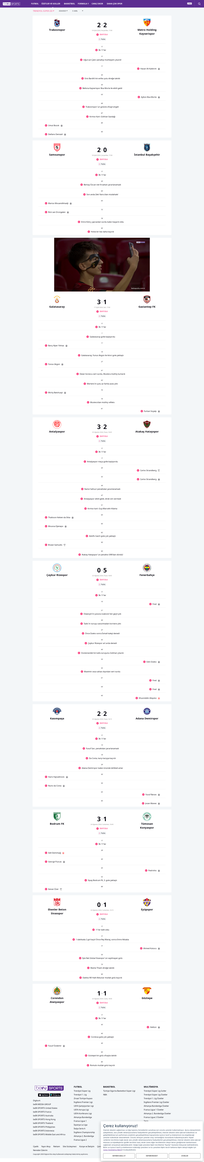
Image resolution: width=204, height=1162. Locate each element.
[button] (11, 3)
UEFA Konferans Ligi (83, 1113)
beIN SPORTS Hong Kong (44, 1119)
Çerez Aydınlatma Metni (112, 1150)
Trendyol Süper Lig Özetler (156, 1094)
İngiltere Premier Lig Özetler (156, 1102)
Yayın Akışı (46, 1146)
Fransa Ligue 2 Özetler (154, 1117)
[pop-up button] (142, 288)
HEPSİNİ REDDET (152, 1156)
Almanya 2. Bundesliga (84, 1136)
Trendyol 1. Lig (80, 1094)
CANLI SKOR (97, 3)
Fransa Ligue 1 (80, 1121)
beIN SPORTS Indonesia (43, 1130)
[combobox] (44, 11)
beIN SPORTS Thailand (43, 1123)
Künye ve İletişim (86, 1146)
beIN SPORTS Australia (43, 1115)
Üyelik (35, 1146)
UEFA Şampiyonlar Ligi (84, 1106)
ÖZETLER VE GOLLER (50, 3)
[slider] (102, 284)
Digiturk (36, 1100)
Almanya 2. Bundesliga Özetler (157, 1113)
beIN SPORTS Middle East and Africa (49, 1134)
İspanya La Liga (80, 1124)
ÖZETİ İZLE (104, 34)
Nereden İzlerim (40, 1150)
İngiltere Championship (84, 1132)
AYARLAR (184, 1156)
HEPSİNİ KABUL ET (119, 1156)
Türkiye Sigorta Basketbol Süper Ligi (119, 1091)
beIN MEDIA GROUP (42, 1104)
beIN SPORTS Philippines (44, 1127)
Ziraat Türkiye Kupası (83, 1098)
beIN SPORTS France (42, 1112)
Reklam (56, 1146)
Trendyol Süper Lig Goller (155, 1091)
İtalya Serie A (79, 1128)
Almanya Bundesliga (83, 1117)
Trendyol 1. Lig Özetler (154, 1098)
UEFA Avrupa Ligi (81, 1109)
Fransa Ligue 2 (80, 1140)
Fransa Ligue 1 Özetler (154, 1109)
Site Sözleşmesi (69, 1146)
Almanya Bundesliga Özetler (156, 1106)
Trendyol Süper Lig (82, 1091)
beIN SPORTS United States (45, 1108)
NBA (105, 1094)
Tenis (146, 1121)
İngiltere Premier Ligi (83, 1102)
